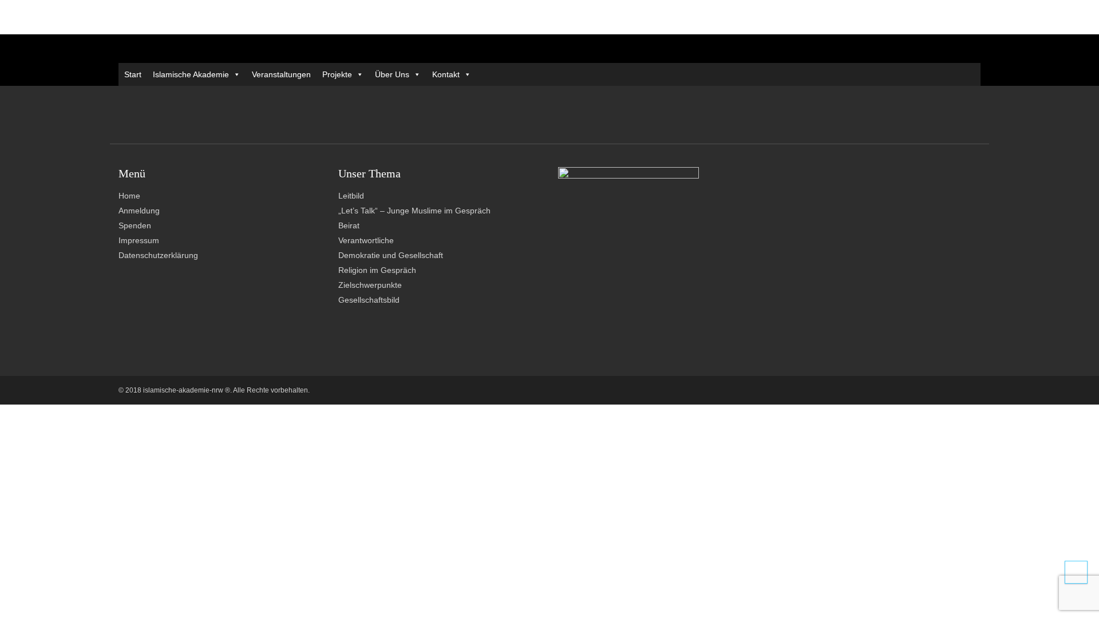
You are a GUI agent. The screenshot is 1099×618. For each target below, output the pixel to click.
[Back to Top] (1076, 572)
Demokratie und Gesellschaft (390, 255)
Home (129, 195)
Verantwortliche (366, 240)
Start (132, 74)
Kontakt (446, 74)
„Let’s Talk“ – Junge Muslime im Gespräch (414, 210)
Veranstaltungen (281, 74)
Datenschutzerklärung (158, 255)
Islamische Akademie (191, 74)
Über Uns (392, 74)
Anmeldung (139, 210)
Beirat (348, 225)
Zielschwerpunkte (370, 285)
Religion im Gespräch (377, 270)
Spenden (134, 225)
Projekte (337, 74)
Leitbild (351, 195)
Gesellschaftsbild (369, 299)
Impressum (138, 240)
